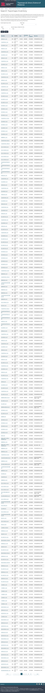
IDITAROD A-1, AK (4, 410)
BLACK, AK (3, 435)
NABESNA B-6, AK (4, 299)
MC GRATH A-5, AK (4, 400)
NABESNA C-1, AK (4, 137)
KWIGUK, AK (3, 381)
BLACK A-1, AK (3, 518)
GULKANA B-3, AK (4, 200)
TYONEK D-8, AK (4, 616)
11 (26, 674)
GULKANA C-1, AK (4, 45)
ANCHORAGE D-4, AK (5, 638)
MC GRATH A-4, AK (4, 394)
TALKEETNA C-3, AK (4, 61)
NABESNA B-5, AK (4, 292)
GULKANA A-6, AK (4, 384)
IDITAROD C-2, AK (4, 108)
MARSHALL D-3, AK (4, 530)
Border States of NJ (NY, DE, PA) (17, 27)
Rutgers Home (7, 0)
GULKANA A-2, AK (4, 337)
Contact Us (24, 8)
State (2, 27)
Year (12, 35)
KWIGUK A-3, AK (4, 340)
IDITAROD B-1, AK (4, 251)
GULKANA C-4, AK (4, 121)
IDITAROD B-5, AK (4, 264)
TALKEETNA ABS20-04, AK (5, 457)
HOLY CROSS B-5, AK (5, 156)
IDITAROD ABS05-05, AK (5, 464)
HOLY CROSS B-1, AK (5, 302)
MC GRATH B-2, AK (4, 229)
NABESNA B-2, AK (4, 280)
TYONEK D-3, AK (4, 591)
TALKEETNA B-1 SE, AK (5, 270)
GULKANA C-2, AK (4, 54)
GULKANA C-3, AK (4, 64)
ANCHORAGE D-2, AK (5, 619)
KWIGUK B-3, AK (4, 194)
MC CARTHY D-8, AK (4, 581)
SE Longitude (30, 36)
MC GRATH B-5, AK (4, 245)
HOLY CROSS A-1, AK (5, 483)
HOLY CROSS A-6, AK (5, 521)
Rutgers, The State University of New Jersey (10, 687)
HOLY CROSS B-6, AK (5, 159)
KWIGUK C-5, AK (4, 70)
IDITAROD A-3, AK (4, 422)
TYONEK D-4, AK (4, 594)
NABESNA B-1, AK (4, 273)
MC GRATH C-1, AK (4, 73)
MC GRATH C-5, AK (4, 99)
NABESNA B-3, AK (4, 286)
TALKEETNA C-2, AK (4, 51)
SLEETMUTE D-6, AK (4, 664)
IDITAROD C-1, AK (4, 105)
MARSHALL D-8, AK (4, 578)
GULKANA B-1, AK (4, 181)
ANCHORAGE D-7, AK (5, 667)
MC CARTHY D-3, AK (4, 537)
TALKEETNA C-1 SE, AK (5, 118)
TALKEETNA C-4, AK (4, 77)
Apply (2, 31)
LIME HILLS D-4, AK (4, 641)
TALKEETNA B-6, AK (4, 232)
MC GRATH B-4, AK (4, 242)
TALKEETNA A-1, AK (4, 334)
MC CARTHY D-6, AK (4, 568)
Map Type (22, 22)
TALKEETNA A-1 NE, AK (5, 308)
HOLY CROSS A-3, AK (5, 489)
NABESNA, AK (3, 416)
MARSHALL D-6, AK (4, 565)
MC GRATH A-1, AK (4, 362)
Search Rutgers (13, 0)
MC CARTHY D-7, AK (4, 575)
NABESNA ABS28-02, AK (5, 407)
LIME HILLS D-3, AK (4, 632)
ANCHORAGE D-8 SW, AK (5, 562)
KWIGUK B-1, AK (4, 175)
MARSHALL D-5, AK (4, 556)
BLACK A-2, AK (3, 524)
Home (2, 8)
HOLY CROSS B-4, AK (5, 153)
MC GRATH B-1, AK (4, 216)
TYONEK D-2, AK (4, 587)
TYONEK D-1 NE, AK (4, 527)
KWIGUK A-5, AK (4, 359)
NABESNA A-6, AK (4, 480)
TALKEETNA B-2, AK (4, 188)
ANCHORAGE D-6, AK (5, 657)
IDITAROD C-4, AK (4, 115)
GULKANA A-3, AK (4, 346)
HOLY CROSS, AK (4, 505)
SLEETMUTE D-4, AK (4, 645)
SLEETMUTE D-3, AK (4, 635)
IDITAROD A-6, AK (4, 432)
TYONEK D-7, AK (4, 603)
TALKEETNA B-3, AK (4, 197)
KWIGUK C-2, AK (4, 48)
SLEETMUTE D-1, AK (4, 613)
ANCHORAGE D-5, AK (5, 648)
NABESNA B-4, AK (4, 289)
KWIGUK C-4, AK (4, 67)
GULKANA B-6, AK (4, 235)
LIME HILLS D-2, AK (4, 622)
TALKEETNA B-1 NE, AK (5, 140)
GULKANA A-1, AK (4, 327)
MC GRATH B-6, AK (4, 248)
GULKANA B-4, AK (4, 210)
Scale (20, 35)
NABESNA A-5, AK (4, 470)
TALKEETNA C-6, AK (4, 92)
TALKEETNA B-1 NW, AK (5, 143)
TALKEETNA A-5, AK (4, 378)
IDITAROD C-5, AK (4, 124)
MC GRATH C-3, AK (4, 89)
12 (28, 674)
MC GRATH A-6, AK (4, 413)
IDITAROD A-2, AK (4, 419)
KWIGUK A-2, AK (4, 330)
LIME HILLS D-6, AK (4, 660)
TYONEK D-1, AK (4, 584)
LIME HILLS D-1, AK (4, 610)
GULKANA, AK (3, 508)
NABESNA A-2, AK (4, 448)
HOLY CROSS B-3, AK (5, 150)
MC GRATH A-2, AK (4, 375)
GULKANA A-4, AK (4, 356)
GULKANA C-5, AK (4, 127)
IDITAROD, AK (3, 473)
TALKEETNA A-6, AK (4, 391)
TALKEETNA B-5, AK (4, 219)
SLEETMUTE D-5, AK (4, 654)
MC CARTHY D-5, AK (4, 559)
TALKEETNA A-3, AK (4, 353)
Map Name (3, 35)
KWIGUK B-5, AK (4, 213)
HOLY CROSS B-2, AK (5, 146)
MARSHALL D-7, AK (4, 572)
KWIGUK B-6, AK (4, 226)
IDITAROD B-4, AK (4, 261)
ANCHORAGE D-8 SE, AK (5, 553)
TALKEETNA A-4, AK (4, 365)
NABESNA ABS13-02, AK (5, 397)
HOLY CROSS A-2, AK (5, 486)
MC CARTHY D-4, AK (4, 549)
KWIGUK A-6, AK (4, 372)
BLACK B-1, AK (3, 305)
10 (23, 674)
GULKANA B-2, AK (4, 191)
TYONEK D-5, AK (4, 597)
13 (30, 674)
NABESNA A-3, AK (4, 451)
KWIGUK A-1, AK (4, 321)
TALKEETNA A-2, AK (4, 343)
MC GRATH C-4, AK (4, 96)
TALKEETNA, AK (4, 476)
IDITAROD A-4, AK (4, 426)
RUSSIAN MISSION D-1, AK (5, 670)
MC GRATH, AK (3, 403)
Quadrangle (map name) (6, 22)
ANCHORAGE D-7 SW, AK (5, 540)
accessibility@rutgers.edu (34, 689)
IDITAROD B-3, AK (4, 257)
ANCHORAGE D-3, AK (5, 629)
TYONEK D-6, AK (4, 600)
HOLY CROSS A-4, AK (5, 499)
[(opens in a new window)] (37, 684)
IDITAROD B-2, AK (4, 254)
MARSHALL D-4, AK (4, 543)
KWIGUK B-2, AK (4, 184)
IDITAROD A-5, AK (4, 429)
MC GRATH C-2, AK (4, 83)
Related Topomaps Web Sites (14, 8)
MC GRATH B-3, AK (4, 238)
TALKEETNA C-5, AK (4, 86)
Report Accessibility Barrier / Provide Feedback (9, 690)
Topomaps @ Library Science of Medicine (29, 4)
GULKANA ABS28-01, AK (5, 495)
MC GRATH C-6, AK (4, 102)
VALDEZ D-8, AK (4, 546)
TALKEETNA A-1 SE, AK (5, 454)
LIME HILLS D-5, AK (4, 651)
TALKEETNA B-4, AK (4, 207)
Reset (6, 31)
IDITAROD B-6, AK (4, 267)
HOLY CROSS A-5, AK (5, 511)
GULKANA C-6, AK (4, 134)
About (6, 8)
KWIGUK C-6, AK (4, 80)
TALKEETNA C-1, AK (4, 42)
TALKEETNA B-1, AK (4, 178)
